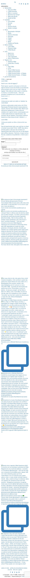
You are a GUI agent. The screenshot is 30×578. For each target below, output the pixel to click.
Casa (6, 51)
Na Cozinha (11, 55)
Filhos (6, 30)
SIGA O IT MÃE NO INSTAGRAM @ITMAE (15, 164)
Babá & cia (11, 53)
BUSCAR (15, 162)
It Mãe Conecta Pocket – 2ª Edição (17, 73)
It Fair (9, 68)
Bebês (9, 33)
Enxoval (10, 23)
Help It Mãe (11, 66)
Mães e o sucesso (13, 13)
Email (3, 141)
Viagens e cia (8, 60)
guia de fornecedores (10, 76)
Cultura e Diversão (13, 35)
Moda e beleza (8, 45)
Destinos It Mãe (12, 61)
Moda (9, 25)
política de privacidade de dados (18, 568)
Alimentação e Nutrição (14, 31)
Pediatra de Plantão (13, 43)
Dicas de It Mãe (12, 9)
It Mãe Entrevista (12, 11)
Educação (10, 36)
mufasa (24, 576)
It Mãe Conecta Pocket (14, 71)
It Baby (10, 40)
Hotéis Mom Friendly (13, 63)
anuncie (10, 569)
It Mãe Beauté (11, 50)
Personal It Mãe (12, 48)
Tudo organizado (12, 56)
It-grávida (7, 20)
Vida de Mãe (8, 8)
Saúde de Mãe (12, 18)
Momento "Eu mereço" (14, 14)
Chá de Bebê (11, 21)
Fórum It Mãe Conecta (14, 70)
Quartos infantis (12, 26)
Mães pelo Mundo (12, 16)
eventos (7, 65)
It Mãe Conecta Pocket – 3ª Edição (17, 75)
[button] (4, 6)
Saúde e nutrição (12, 28)
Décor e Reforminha (13, 58)
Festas (10, 38)
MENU (4, 4)
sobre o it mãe (5, 568)
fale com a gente (17, 569)
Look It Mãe (11, 46)
